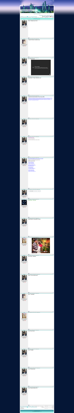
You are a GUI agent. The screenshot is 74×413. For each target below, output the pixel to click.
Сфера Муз (33, 17)
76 (39, 312)
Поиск (51, 15)
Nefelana (24, 189)
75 (38, 293)
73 (38, 255)
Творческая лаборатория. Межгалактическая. (26, 17)
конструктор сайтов (37, 411)
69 (39, 189)
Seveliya (24, 293)
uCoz (40, 411)
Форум (21, 17)
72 (38, 237)
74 (39, 274)
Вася (24, 237)
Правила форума (48, 15)
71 (38, 218)
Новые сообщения (41, 15)
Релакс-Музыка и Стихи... (36, 17)
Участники (45, 15)
